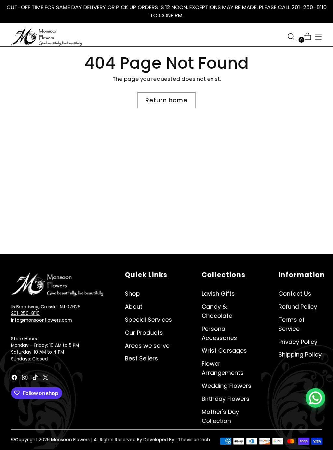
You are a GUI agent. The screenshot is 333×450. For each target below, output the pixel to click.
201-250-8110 (25, 313)
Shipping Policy (300, 354)
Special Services (148, 320)
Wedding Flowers (226, 386)
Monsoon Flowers (70, 439)
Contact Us (294, 293)
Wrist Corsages (224, 350)
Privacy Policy (297, 342)
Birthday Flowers (225, 399)
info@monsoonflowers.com (41, 320)
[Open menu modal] (318, 36)
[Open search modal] (291, 36)
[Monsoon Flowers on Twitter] (46, 378)
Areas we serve (147, 346)
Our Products (144, 333)
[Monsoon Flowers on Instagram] (25, 378)
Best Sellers (141, 358)
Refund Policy (297, 306)
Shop (132, 293)
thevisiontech (194, 439)
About (133, 306)
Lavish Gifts (218, 293)
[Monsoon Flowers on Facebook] (15, 378)
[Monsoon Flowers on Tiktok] (36, 378)
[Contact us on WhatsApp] (315, 398)
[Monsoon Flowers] (47, 36)
